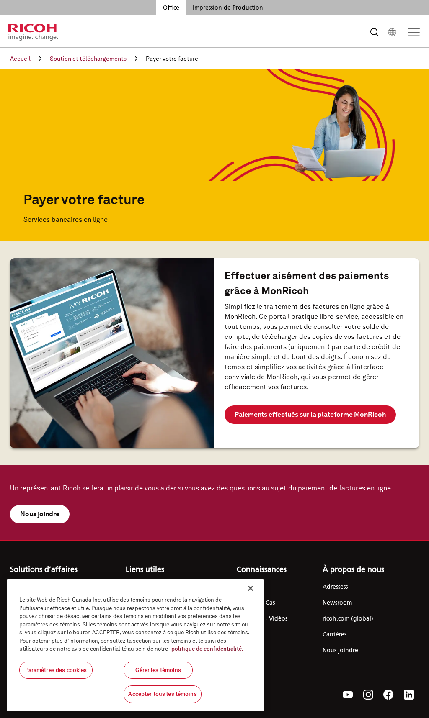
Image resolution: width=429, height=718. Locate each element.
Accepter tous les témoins (162, 694)
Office (171, 7)
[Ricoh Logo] (33, 32)
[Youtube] (348, 695)
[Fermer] (250, 588)
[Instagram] (368, 695)
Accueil (20, 58)
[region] (135, 645)
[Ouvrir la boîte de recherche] (374, 32)
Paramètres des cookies (56, 670)
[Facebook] (388, 695)
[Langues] (392, 32)
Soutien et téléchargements (88, 58)
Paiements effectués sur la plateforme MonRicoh (310, 414)
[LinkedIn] (409, 695)
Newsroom (337, 602)
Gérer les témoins (158, 670)
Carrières (334, 634)
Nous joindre (39, 514)
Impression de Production (228, 7)
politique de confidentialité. (207, 649)
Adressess (335, 586)
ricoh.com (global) (348, 618)
